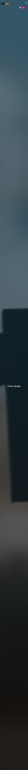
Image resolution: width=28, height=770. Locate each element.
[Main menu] (26, 3)
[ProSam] (5, 2)
